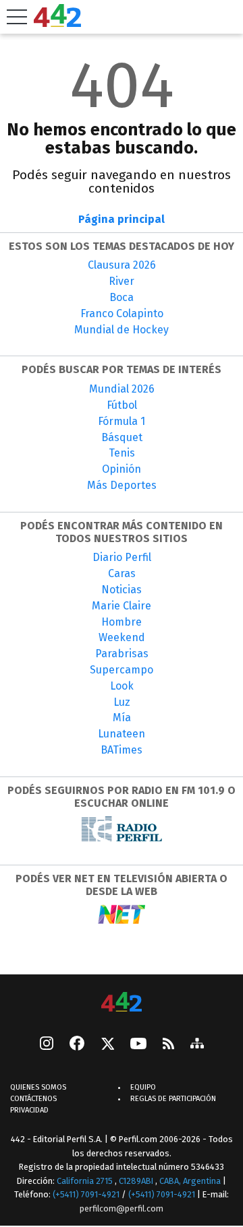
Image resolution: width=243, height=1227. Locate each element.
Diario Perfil (121, 557)
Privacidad (29, 1110)
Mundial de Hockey (121, 329)
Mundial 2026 (122, 389)
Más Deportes (122, 485)
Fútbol (122, 405)
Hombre (121, 622)
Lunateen (121, 733)
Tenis (122, 452)
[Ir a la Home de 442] (57, 23)
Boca (121, 297)
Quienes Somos (38, 1087)
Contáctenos (33, 1098)
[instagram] (46, 1044)
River (121, 281)
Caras (122, 573)
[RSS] (168, 1045)
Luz (121, 702)
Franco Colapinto (121, 313)
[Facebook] (77, 1044)
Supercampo (121, 669)
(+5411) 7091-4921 (86, 1194)
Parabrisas (121, 653)
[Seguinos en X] (107, 1044)
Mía (122, 717)
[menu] (17, 17)
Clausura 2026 (122, 265)
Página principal (121, 219)
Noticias (121, 589)
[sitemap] (197, 1044)
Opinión (121, 469)
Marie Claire (121, 605)
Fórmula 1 (121, 421)
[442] (121, 1003)
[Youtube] (138, 1045)
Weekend (122, 637)
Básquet (121, 437)
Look (122, 685)
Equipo (143, 1087)
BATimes (121, 749)
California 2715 (86, 1181)
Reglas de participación (173, 1098)
